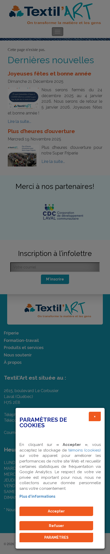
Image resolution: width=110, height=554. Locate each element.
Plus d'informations (37, 496)
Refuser (56, 526)
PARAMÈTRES (56, 537)
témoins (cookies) (84, 450)
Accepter (56, 511)
